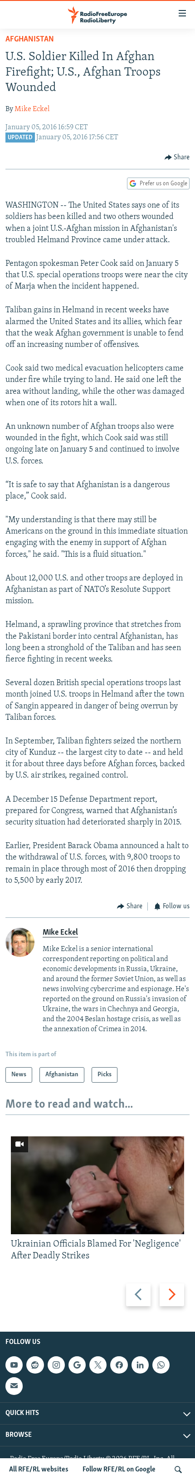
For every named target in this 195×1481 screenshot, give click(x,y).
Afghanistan (29, 40)
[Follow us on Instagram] (56, 1365)
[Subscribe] (14, 1385)
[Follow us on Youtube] (14, 1365)
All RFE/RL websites (38, 1469)
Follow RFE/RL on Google (119, 1469)
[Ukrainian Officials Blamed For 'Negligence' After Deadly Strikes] (97, 1185)
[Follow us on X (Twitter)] (98, 1365)
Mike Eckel (32, 109)
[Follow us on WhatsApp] (161, 1365)
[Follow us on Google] (77, 1365)
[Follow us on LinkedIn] (140, 1365)
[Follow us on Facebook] (118, 1365)
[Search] (178, 1469)
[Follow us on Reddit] (35, 1365)
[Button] (177, 157)
